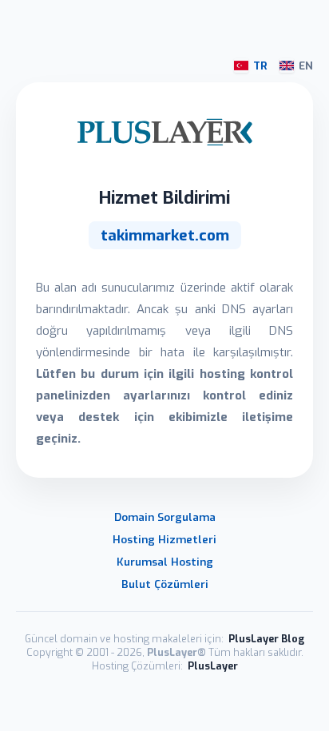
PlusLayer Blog (266, 639)
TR (260, 66)
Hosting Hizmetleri (164, 539)
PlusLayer (213, 666)
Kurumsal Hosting (165, 561)
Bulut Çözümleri (164, 584)
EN (306, 66)
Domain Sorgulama (165, 517)
